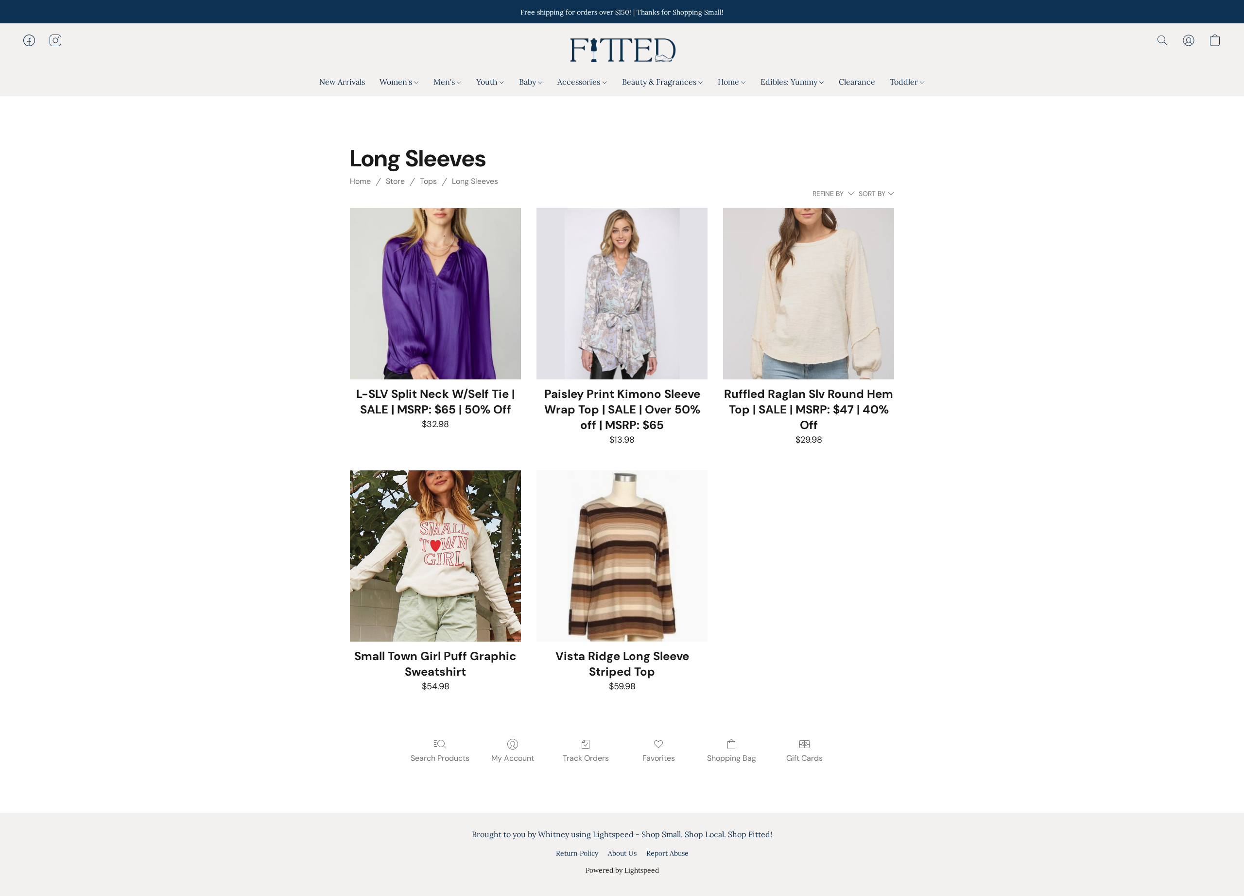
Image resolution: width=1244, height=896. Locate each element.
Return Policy (577, 853)
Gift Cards (804, 758)
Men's (445, 82)
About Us (622, 853)
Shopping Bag (731, 758)
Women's (397, 82)
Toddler (905, 82)
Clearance (857, 82)
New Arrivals (342, 82)
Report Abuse (667, 853)
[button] (621, 50)
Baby (528, 82)
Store (395, 181)
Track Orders (586, 758)
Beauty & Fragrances (660, 82)
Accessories (579, 82)
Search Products (440, 758)
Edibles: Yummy (789, 82)
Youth (488, 82)
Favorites (658, 758)
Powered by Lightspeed (622, 870)
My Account (512, 758)
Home (729, 82)
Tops (428, 181)
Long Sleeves (475, 181)
